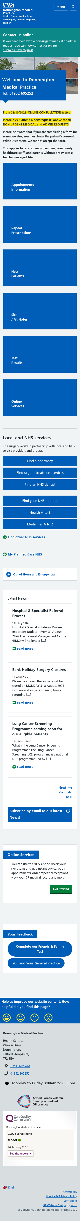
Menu (61, 7)
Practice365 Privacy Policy (61, 1196)
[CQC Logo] (18, 1121)
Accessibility (70, 1192)
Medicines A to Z (40, 524)
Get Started (61, 889)
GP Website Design (54, 1205)
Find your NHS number (40, 501)
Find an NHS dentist (40, 484)
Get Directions (20, 1066)
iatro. (74, 1205)
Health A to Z (40, 512)
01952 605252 (20, 1073)
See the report (18, 1153)
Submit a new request (18, 50)
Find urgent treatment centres (40, 473)
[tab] (40, 814)
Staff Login (70, 1201)
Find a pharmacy (40, 461)
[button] (40, 574)
